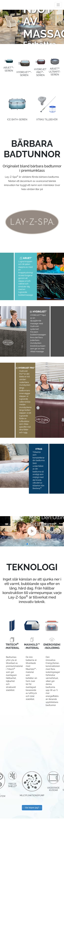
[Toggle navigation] (58, 4)
